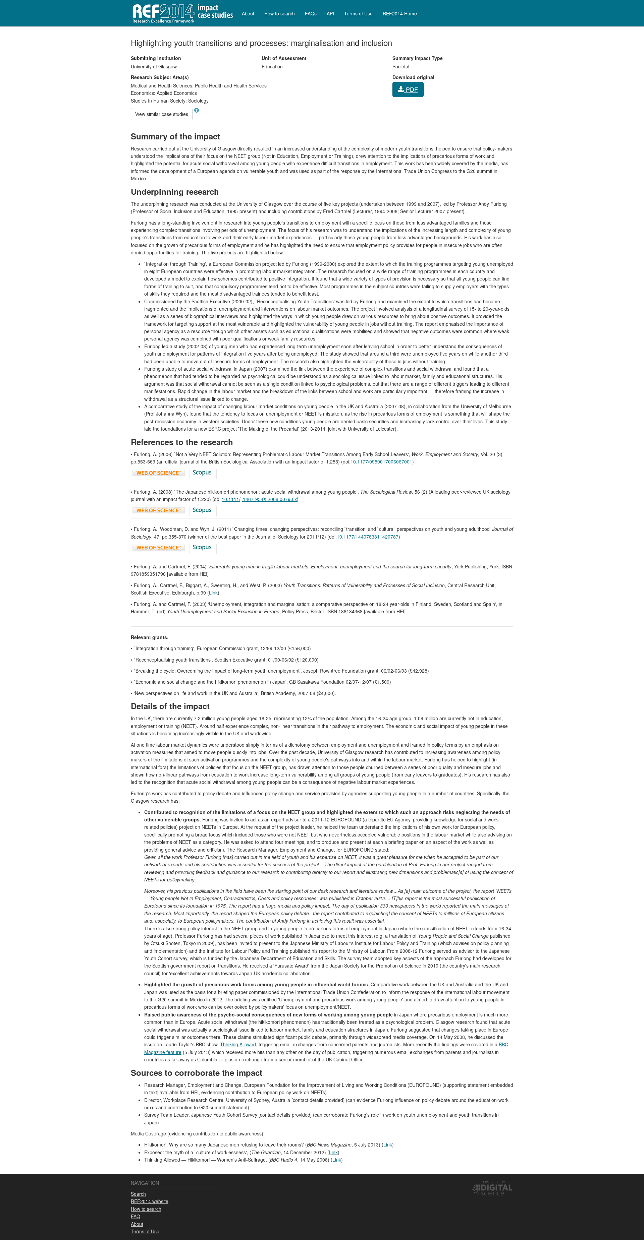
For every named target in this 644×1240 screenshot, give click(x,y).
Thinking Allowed (238, 1044)
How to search (279, 13)
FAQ (135, 1216)
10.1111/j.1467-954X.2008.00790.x (259, 499)
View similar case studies (161, 114)
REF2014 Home (400, 13)
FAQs (311, 13)
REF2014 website (149, 1201)
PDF (411, 89)
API (330, 13)
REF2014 (181, 13)
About (248, 13)
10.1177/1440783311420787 (367, 536)
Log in (506, 10)
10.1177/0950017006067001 (381, 461)
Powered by (493, 1181)
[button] (196, 110)
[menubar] (329, 13)
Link (213, 592)
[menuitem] (248, 13)
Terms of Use (358, 13)
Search (138, 1193)
